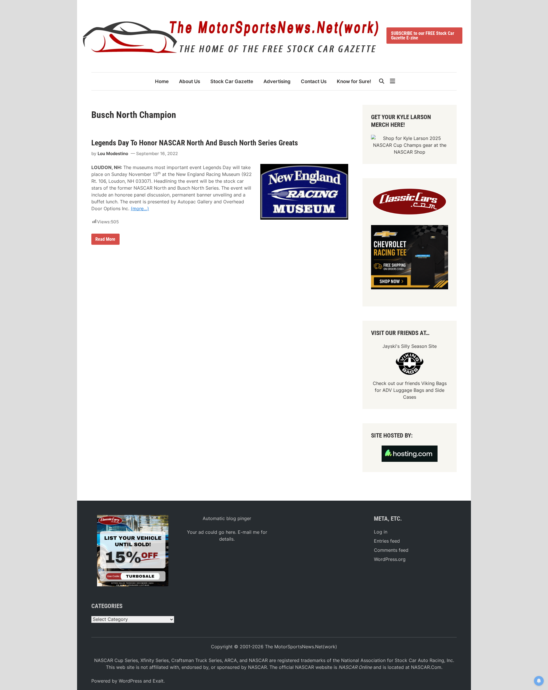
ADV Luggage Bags (403, 390)
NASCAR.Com (426, 667)
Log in (380, 532)
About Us (189, 81)
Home (162, 81)
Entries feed (387, 541)
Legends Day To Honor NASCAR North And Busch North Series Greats (194, 143)
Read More (105, 240)
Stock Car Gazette (231, 81)
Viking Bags (434, 383)
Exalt (158, 681)
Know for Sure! (354, 81)
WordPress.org (390, 559)
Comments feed (391, 550)
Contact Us (314, 81)
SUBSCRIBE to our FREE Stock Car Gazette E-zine (422, 36)
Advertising (277, 81)
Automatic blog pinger (227, 518)
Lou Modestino (113, 153)
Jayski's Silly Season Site (409, 346)
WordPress (130, 681)
